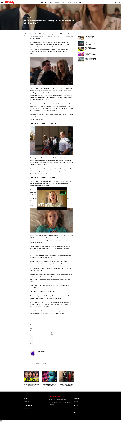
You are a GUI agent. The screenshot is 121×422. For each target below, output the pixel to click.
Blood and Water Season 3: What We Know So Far (49, 385)
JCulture (76, 398)
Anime (70, 2)
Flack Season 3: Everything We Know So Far (31, 385)
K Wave (75, 2)
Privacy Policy (28, 405)
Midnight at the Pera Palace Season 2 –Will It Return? (66, 385)
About (25, 398)
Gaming (76, 415)
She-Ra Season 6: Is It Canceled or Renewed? (90, 54)
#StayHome (43, 2)
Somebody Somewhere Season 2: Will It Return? (90, 59)
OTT (75, 412)
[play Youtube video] (51, 198)
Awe (115, 2)
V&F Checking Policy (29, 408)
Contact (26, 401)
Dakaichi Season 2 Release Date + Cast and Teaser (90, 37)
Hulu (25, 17)
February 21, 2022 (35, 26)
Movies (50, 2)
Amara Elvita (62, 387)
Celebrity (81, 2)
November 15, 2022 (35, 387)
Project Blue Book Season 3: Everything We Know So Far (91, 43)
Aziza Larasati (27, 26)
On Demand (63, 2)
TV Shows (56, 2)
